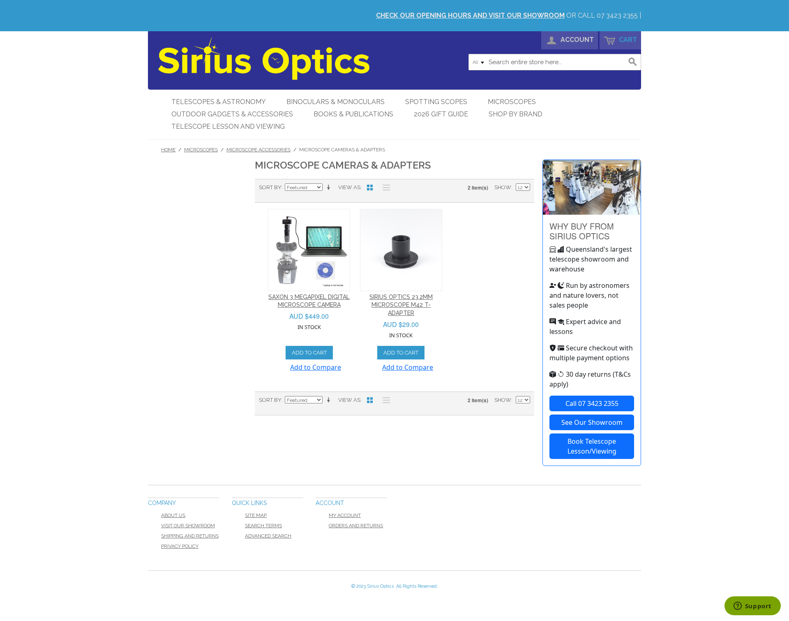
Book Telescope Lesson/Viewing (592, 446)
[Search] (633, 62)
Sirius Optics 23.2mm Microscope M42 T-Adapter (401, 305)
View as (349, 187)
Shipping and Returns (190, 536)
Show (502, 187)
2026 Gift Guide (441, 114)
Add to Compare (315, 367)
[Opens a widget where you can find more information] (752, 606)
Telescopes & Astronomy (218, 102)
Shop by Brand (515, 114)
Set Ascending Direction (330, 187)
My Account (345, 515)
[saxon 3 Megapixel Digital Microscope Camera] (309, 250)
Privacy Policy (179, 546)
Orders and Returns (356, 525)
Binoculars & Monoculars (335, 102)
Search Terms (263, 525)
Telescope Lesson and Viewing (228, 126)
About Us (173, 515)
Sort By (270, 187)
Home (168, 150)
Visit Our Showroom (188, 525)
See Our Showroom (592, 422)
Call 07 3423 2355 (591, 403)
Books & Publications (353, 114)
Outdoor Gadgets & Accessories (232, 114)
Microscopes (512, 102)
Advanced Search (268, 536)
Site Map (256, 515)
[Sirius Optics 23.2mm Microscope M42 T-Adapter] (401, 250)
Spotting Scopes (436, 102)
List (384, 187)
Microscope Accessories (258, 150)
